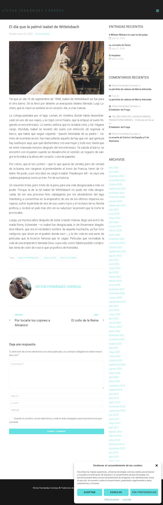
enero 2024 (114, 235)
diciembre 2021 (116, 335)
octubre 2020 (115, 360)
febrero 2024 (115, 230)
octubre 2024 (115, 201)
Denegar (116, 492)
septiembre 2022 (117, 302)
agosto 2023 (115, 255)
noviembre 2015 (117, 448)
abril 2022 (114, 318)
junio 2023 (114, 264)
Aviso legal (126, 499)
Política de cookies (111, 499)
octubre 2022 (115, 297)
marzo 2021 (115, 356)
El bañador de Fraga (119, 109)
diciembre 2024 (116, 193)
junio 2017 (114, 419)
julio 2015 (114, 452)
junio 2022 (114, 310)
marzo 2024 (115, 226)
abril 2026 (114, 172)
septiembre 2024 (117, 205)
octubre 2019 (115, 389)
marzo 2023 (115, 276)
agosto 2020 (115, 369)
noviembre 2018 (117, 406)
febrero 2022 (115, 327)
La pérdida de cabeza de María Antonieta (130, 89)
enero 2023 (114, 285)
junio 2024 (114, 214)
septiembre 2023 (117, 251)
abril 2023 (114, 272)
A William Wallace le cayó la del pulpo (128, 34)
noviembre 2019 (117, 385)
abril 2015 (114, 456)
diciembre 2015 (116, 444)
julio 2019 (114, 394)
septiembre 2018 (117, 410)
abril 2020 (114, 377)
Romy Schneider (68, 257)
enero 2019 (114, 402)
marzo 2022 (115, 322)
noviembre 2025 (117, 180)
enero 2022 (114, 331)
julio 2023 (114, 260)
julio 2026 (114, 167)
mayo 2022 (114, 314)
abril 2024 (114, 222)
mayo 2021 (114, 352)
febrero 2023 (115, 281)
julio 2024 (114, 209)
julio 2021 (114, 348)
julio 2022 (114, 306)
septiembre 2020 (117, 364)
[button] (156, 465)
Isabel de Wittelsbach (28, 257)
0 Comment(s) (42, 34)
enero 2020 (114, 381)
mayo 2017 (114, 423)
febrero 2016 (115, 436)
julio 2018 (114, 415)
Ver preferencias (144, 492)
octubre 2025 (115, 184)
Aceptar (90, 492)
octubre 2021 (115, 343)
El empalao (114, 55)
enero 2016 (114, 440)
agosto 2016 (115, 431)
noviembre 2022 (117, 293)
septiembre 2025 (117, 188)
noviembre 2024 (117, 197)
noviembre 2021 (117, 339)
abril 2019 (114, 398)
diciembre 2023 (116, 239)
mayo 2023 (114, 268)
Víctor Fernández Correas (58, 287)
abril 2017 (114, 427)
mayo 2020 (114, 373)
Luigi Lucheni (49, 257)
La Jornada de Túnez (120, 45)
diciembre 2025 (116, 176)
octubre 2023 (115, 247)
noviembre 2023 (117, 243)
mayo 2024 (114, 218)
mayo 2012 (114, 461)
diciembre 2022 (116, 289)
